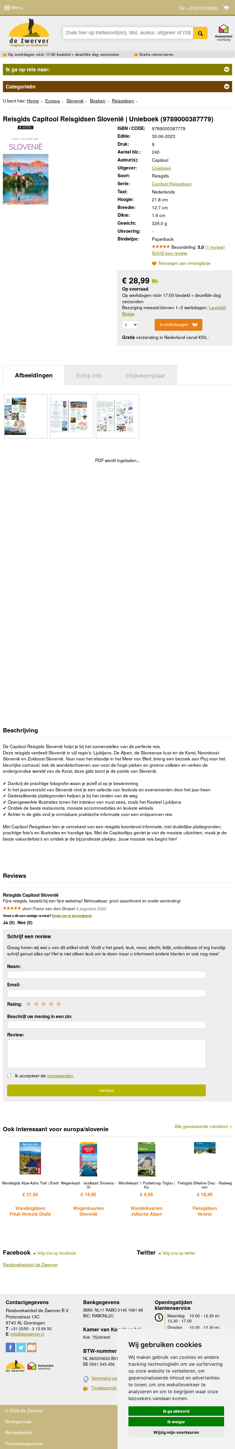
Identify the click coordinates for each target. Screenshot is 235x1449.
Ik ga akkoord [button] (176, 1411)
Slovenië (75, 100)
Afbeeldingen (34, 375)
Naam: (14, 966)
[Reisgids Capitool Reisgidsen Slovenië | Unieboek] (25, 164)
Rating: (14, 1004)
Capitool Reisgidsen (172, 183)
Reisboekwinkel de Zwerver (30, 1264)
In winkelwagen (174, 324)
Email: (13, 984)
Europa (52, 100)
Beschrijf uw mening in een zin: (39, 1016)
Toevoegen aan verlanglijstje (184, 263)
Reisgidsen (123, 100)
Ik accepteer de (44, 1075)
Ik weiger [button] (176, 1421)
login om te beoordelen (71, 915)
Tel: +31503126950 (198, 8)
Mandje (226, 8)
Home (33, 100)
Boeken (97, 100)
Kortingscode (18, 1421)
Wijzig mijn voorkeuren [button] (176, 1432)
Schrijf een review (169, 253)
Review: (15, 1035)
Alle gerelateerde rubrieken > (203, 1126)
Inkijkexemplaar (145, 375)
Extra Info (89, 375)
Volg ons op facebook (56, 1253)
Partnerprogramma (24, 1443)
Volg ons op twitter (178, 1253)
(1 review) (215, 247)
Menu (16, 7)
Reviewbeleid (18, 1432)
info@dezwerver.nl (27, 1334)
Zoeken (200, 33)
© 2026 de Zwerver (24, 1410)
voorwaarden (60, 1075)
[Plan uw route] (31, 1347)
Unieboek (161, 168)
